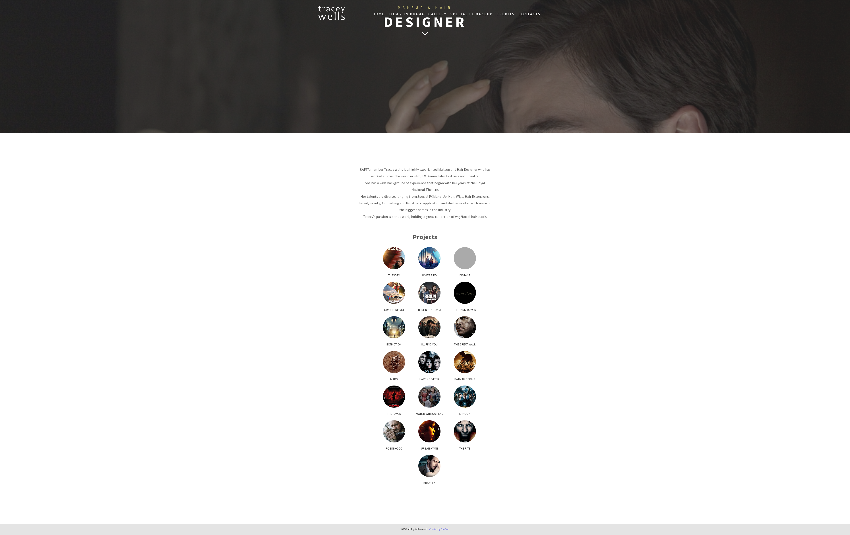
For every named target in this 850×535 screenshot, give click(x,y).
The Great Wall (464, 344)
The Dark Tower (464, 310)
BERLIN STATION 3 (429, 310)
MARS (394, 379)
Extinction (394, 344)
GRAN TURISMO (394, 310)
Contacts (530, 14)
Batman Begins (464, 379)
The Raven (394, 414)
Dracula (429, 483)
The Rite (464, 448)
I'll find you (429, 344)
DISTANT (465, 275)
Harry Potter (429, 379)
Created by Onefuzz (439, 529)
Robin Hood (394, 448)
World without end (429, 414)
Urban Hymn (429, 448)
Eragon (464, 414)
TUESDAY (394, 275)
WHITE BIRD (429, 275)
